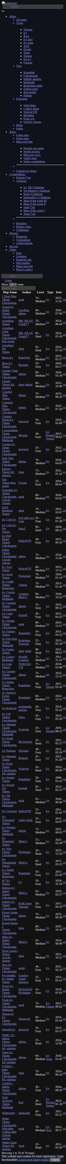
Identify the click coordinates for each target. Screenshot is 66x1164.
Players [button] (14, 233)
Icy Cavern (8, 595)
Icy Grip (7, 666)
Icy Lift (9, 717)
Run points (29, 92)
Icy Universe (9, 811)
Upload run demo (26, 171)
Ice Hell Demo (9, 540)
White (9, 1128)
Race (26, 36)
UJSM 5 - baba (9, 1073)
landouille (24, 1113)
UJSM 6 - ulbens (9, 1088)
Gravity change (32, 121)
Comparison (23, 239)
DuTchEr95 (25, 989)
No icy (27, 59)
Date (59, 292)
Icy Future (8, 651)
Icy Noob (9, 742)
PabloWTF (25, 540)
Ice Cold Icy (9, 519)
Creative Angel (23, 977)
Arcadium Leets (9, 335)
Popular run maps (33, 148)
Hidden (27, 95)
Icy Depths (9, 624)
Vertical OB (30, 112)
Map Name (10, 292)
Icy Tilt (9, 800)
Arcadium (8, 322)
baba (21, 928)
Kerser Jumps (10, 916)
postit (22, 968)
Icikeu (9, 556)
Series (19, 128)
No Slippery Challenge (36, 190)
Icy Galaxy (8, 658)
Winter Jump (9, 1146)
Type (50, 292)
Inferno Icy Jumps (9, 892)
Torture (27, 56)
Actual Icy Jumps (9, 311)
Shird (28, 651)
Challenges (22, 230)
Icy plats (28, 42)
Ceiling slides (31, 108)
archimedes (25, 706)
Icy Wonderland (9, 862)
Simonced (24, 1018)
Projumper (25, 576)
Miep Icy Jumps (9, 941)
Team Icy (9, 1057)
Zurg (21, 1145)
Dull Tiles (9, 461)
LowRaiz (24, 310)
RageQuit (24, 357)
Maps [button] (13, 16)
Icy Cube (7, 615)
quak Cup (29, 207)
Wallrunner (8, 1113)
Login (8, 280)
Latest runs (22, 135)
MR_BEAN (26, 320)
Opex (22, 717)
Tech (26, 46)
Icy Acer (7, 568)
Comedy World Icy (9, 421)
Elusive (8, 472)
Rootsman (24, 640)
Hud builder (23, 262)
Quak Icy (9, 1004)
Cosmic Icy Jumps (9, 449)
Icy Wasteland (8, 841)
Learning (21, 256)
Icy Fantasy (8, 633)
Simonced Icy (9, 1018)
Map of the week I (34, 210)
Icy (25, 32)
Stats (19, 253)
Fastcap (27, 62)
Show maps (12, 284)
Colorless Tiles (9, 407)
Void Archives (7, 1102)
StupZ (22, 528)
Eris (9, 483)
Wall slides (29, 105)
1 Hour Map (9, 299)
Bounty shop (23, 226)
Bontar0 (23, 758)
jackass (23, 709)
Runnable (29, 72)
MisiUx (23, 597)
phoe (21, 348)
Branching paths (32, 85)
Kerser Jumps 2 (10, 927)
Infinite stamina (32, 79)
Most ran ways (32, 154)
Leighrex (24, 593)
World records (31, 151)
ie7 (20, 882)
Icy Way (9, 852)
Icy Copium (9, 606)
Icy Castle (8, 585)
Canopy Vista (10, 374)
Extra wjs (28, 118)
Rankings (21, 236)
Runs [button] (12, 131)
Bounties (21, 223)
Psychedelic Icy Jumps (9, 979)
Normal (27, 29)
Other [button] (13, 249)
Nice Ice (9, 968)
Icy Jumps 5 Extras (9, 697)
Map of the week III (35, 200)
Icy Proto (9, 768)
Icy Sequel (8, 779)
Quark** (24, 324)
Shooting (28, 115)
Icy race (28, 39)
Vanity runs (30, 158)
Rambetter (24, 633)
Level (40, 292)
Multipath (29, 82)
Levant (23, 482)
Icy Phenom (9, 758)
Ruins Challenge (33, 194)
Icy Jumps (8, 685)
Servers (13, 246)
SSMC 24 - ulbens (9, 1042)
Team (26, 52)
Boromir (23, 365)
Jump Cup (29, 213)
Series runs (22, 138)
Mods (19, 125)
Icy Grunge (9, 675)
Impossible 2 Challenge (37, 197)
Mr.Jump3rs (25, 741)
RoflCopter (25, 903)
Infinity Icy (9, 905)
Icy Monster (9, 729)
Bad (21, 1102)
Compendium (10, 435)
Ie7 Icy (6, 882)
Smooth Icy (8, 1029)
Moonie (23, 435)
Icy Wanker (8, 831)
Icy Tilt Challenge (33, 187)
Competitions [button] (17, 174)
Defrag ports (30, 88)
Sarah (29, 820)
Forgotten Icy (10, 496)
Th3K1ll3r (25, 664)
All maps (21, 19)
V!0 (21, 667)
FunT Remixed (7, 510)
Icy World (8, 873)
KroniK (23, 615)
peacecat (23, 421)
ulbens (22, 313)
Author (26, 292)
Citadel (8, 384)
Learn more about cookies (34, 1159)
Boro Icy (7, 365)
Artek (22, 820)
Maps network (24, 266)
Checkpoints (30, 75)
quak (21, 299)
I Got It (55, 1160)
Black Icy (7, 357)
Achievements (24, 243)
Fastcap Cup (23, 177)
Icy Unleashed (8, 820)
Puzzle (27, 49)
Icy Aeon (7, 576)
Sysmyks (24, 643)
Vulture (23, 584)
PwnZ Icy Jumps (9, 991)
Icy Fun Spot (9, 642)
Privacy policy (24, 269)
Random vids (24, 259)
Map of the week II (34, 204)
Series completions (34, 161)
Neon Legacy (10, 955)
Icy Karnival (9, 708)
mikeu (22, 556)
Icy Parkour (9, 750)
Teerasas (23, 750)
